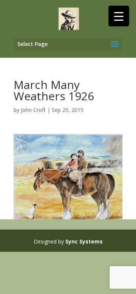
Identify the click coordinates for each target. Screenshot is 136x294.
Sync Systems (84, 241)
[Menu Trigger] (118, 16)
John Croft (33, 109)
